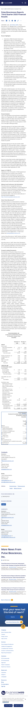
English (3, 504)
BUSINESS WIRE (14, 25)
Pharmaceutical (21, 486)
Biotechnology (13, 486)
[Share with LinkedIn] (6, 21)
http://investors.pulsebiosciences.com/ (10, 197)
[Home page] (6, 3)
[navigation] (25, 3)
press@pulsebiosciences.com (8, 482)
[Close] (25, 699)
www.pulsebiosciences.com (13, 233)
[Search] (22, 2)
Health (11, 488)
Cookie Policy (5, 702)
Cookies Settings (8, 705)
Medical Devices (17, 488)
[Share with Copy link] (18, 21)
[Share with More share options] (21, 21)
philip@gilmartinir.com (6, 469)
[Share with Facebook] (12, 21)
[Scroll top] (23, 626)
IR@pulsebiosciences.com (7, 461)
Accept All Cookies (18, 705)
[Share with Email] (15, 21)
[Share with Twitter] (9, 21)
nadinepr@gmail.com (6, 480)
